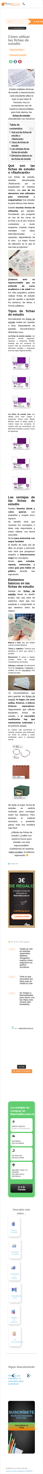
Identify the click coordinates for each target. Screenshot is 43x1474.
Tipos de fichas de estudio (20, 144)
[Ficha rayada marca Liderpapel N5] (21, 362)
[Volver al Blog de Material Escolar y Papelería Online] (12, 21)
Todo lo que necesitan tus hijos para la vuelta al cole (26, 980)
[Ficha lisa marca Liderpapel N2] (21, 463)
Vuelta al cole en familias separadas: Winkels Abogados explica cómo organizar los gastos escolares (26, 958)
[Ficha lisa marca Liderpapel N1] (21, 483)
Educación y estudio (18, 55)
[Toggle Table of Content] (29, 129)
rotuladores (19, 668)
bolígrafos (29, 668)
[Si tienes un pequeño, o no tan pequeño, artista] (21, 1055)
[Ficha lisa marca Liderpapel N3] (21, 443)
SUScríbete (21, 1412)
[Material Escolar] (21, 263)
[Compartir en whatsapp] (10, 61)
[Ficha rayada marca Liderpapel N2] (21, 402)
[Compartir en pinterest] (19, 61)
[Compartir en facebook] (15, 61)
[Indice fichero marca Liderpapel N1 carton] (21, 771)
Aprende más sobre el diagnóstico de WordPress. (19, 1471)
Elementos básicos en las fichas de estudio (21, 157)
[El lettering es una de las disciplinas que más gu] (21, 1042)
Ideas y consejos (17, 50)
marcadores (26, 670)
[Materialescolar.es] (10, 4)
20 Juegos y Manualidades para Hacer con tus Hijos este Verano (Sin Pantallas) (27, 998)
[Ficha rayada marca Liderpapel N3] (21, 382)
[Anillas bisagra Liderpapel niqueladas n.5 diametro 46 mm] (21, 751)
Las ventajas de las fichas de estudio (20, 150)
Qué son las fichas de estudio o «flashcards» (21, 135)
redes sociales (16, 852)
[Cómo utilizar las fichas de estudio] (21, 78)
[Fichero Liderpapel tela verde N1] (21, 792)
